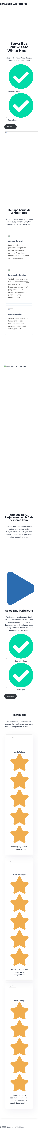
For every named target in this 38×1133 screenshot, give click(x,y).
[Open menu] (36, 4)
